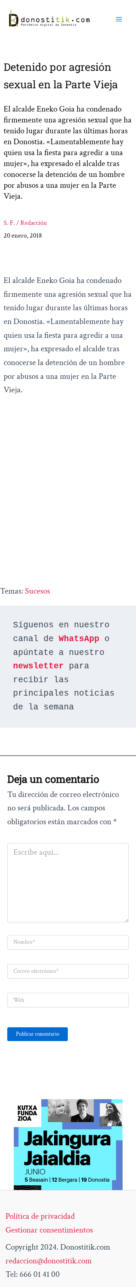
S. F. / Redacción (25, 223)
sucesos (37, 591)
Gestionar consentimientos (49, 1230)
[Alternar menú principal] (119, 19)
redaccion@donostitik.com (48, 1260)
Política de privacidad (40, 1216)
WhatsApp (79, 639)
